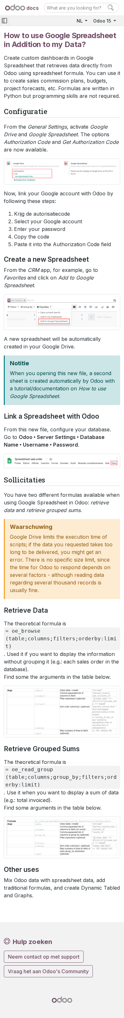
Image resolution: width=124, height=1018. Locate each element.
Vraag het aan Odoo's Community (48, 971)
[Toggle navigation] (4, 21)
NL (80, 21)
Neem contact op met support (43, 957)
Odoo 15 (102, 21)
